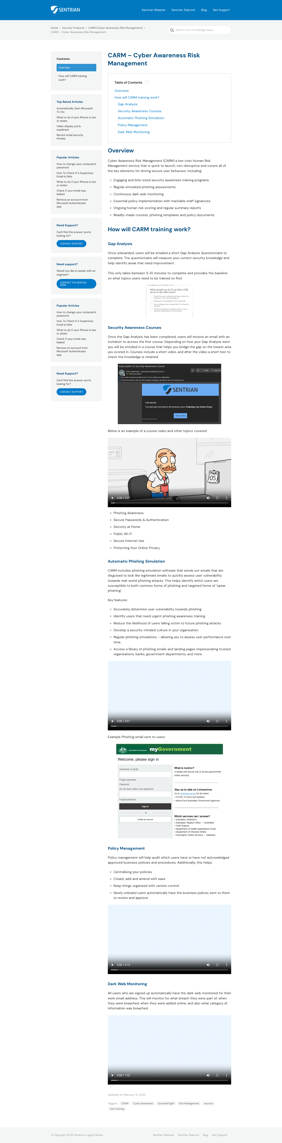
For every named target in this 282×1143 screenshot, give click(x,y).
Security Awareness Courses (140, 111)
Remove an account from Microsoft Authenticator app (72, 203)
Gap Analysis (128, 104)
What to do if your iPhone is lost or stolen (76, 119)
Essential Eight (166, 1103)
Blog (204, 10)
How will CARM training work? (73, 77)
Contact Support (71, 243)
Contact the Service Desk (73, 284)
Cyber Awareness (143, 1103)
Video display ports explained (69, 127)
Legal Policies (94, 1135)
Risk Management (189, 1103)
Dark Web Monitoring (134, 132)
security (208, 1103)
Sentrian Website (153, 10)
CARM (124, 1103)
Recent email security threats (70, 136)
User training (117, 1108)
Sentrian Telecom (183, 10)
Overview (64, 67)
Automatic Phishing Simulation (141, 118)
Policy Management (133, 125)
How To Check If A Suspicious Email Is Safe (75, 174)
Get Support (221, 10)
